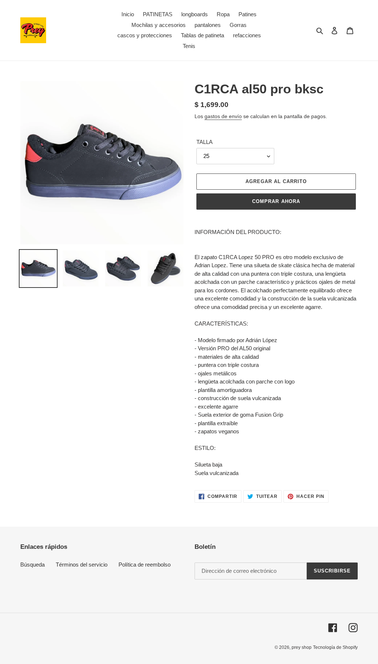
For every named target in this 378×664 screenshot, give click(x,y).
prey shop (302, 647)
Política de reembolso (144, 564)
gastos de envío (223, 116)
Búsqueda (32, 564)
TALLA (204, 142)
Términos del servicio (81, 564)
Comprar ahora (276, 201)
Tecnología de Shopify (335, 647)
